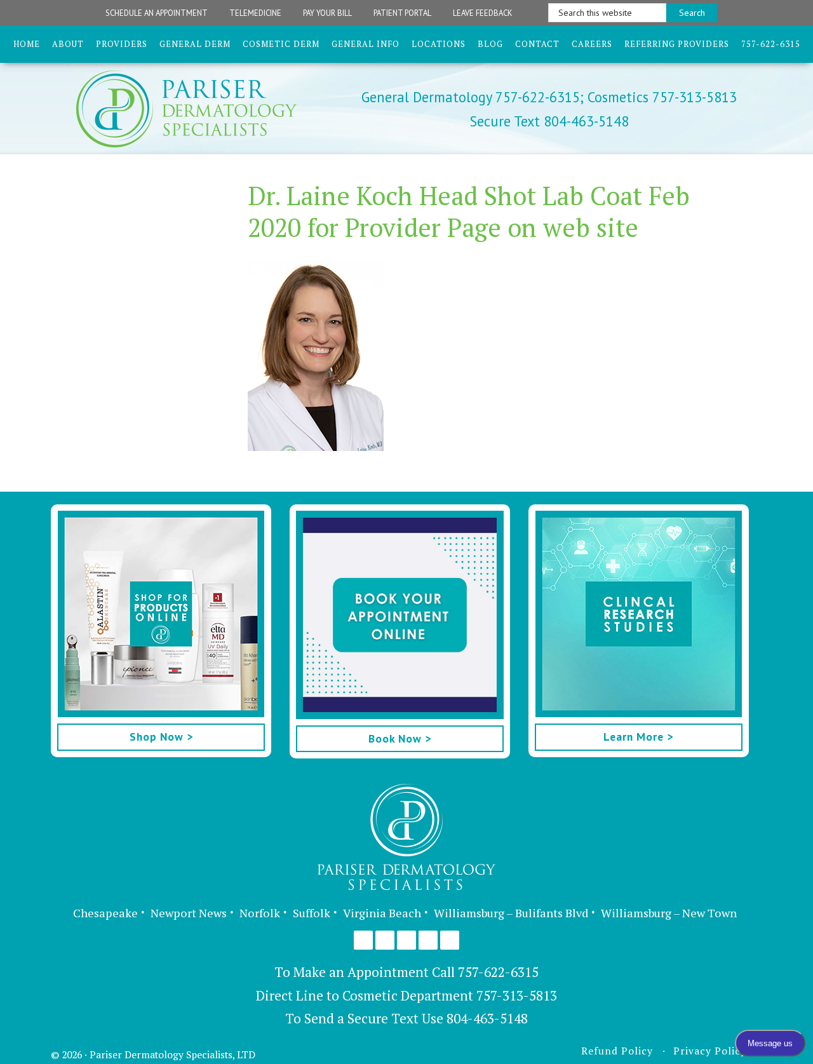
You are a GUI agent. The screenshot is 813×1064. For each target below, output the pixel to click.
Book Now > (399, 738)
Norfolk (259, 912)
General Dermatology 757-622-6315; (472, 97)
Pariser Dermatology (208, 109)
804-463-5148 (487, 1018)
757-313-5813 (516, 995)
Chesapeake (105, 912)
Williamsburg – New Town (669, 912)
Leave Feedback (483, 13)
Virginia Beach (382, 912)
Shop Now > (161, 736)
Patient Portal (402, 13)
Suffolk (311, 912)
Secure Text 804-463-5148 (549, 121)
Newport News (189, 912)
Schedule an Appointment (156, 13)
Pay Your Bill (327, 13)
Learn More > (638, 736)
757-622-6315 (498, 972)
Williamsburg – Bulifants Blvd (511, 912)
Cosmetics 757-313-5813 (660, 97)
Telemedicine (255, 13)
